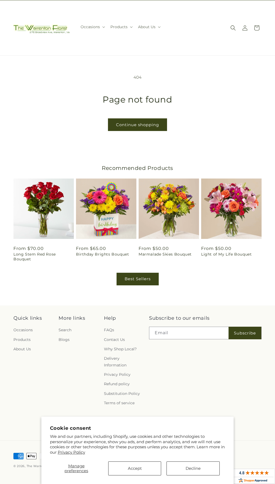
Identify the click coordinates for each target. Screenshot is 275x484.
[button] (92, 26)
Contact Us (114, 339)
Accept (135, 468)
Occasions (23, 329)
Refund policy (117, 383)
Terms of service (119, 403)
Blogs (64, 339)
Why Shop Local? (120, 349)
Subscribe (245, 333)
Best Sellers (138, 278)
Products (22, 339)
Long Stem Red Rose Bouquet (34, 256)
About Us (22, 349)
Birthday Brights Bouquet (102, 254)
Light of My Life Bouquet (226, 254)
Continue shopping (137, 124)
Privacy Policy (71, 452)
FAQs (109, 329)
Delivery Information (115, 361)
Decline (193, 468)
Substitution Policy (122, 393)
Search (65, 329)
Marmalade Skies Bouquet (165, 254)
